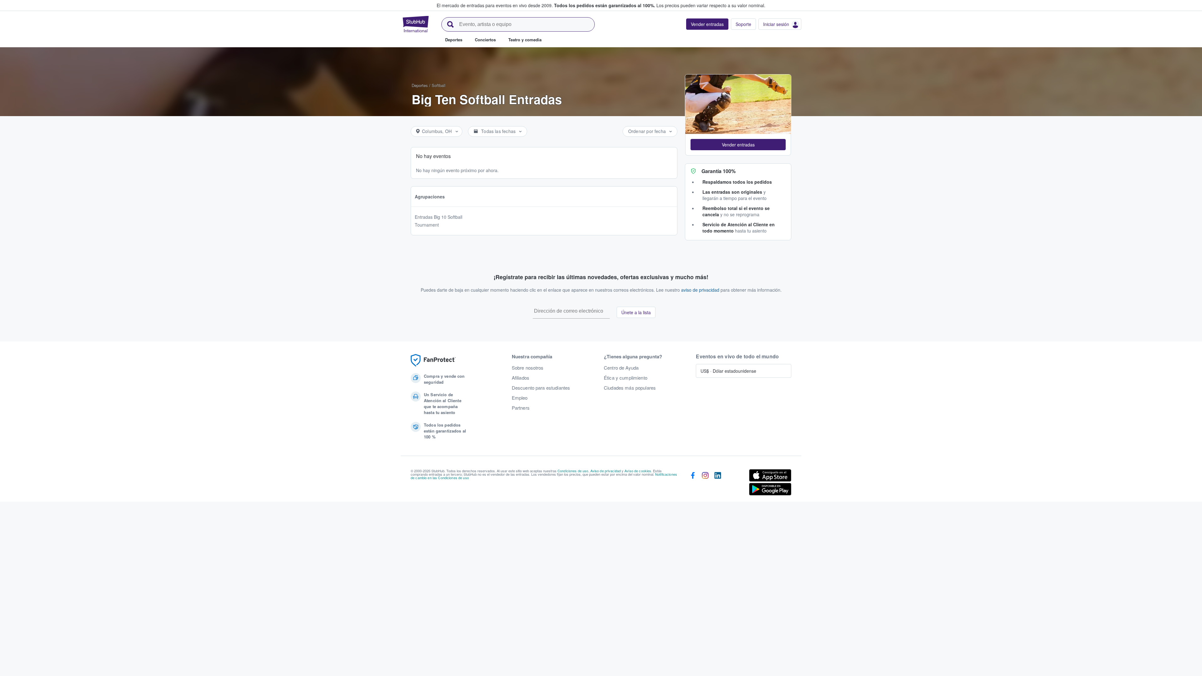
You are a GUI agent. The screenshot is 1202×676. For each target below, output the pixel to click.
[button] (738, 144)
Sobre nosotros (528, 367)
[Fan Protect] (433, 360)
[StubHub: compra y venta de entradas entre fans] (416, 24)
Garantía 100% (718, 171)
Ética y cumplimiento (625, 377)
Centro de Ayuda (621, 367)
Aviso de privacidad (605, 470)
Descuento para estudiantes (541, 387)
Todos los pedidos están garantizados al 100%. (604, 5)
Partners (521, 407)
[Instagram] (705, 483)
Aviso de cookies (637, 470)
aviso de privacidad (700, 290)
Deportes (420, 85)
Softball (438, 85)
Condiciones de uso (572, 470)
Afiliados (520, 377)
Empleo (520, 397)
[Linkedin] (718, 483)
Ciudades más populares (630, 387)
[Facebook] (692, 483)
